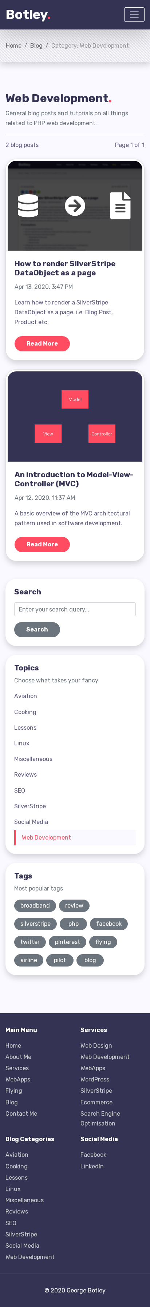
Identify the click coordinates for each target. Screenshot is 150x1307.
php (73, 923)
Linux (21, 743)
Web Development (46, 837)
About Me (18, 1056)
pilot (60, 960)
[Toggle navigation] (134, 14)
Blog (36, 45)
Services (17, 1068)
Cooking (25, 712)
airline (28, 960)
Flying (13, 1090)
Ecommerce (96, 1102)
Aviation (25, 696)
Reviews (25, 774)
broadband (35, 905)
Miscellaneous (33, 759)
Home (13, 45)
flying (103, 942)
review (74, 905)
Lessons (25, 727)
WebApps (17, 1079)
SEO (19, 790)
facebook (109, 923)
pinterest (67, 942)
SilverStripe (30, 806)
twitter (30, 942)
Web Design (96, 1045)
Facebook (93, 1154)
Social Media (31, 821)
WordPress (94, 1079)
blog (90, 960)
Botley (28, 14)
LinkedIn (92, 1166)
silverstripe (35, 923)
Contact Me (21, 1113)
